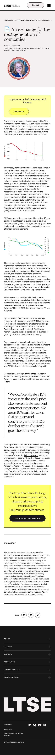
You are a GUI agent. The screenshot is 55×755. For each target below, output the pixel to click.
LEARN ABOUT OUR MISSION (27, 518)
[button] (48, 5)
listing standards (31, 455)
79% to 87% (29, 210)
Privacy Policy (8, 729)
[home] (12, 5)
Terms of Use (8, 724)
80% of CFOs (18, 184)
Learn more (19, 111)
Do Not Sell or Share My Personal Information (13, 734)
